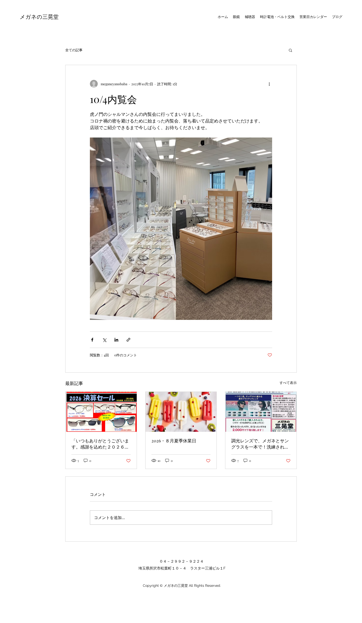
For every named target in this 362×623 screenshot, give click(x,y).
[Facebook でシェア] (92, 339)
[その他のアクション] (269, 84)
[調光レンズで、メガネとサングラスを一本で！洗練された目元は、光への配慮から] (260, 412)
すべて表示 (288, 382)
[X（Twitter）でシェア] (104, 339)
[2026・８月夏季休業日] (181, 412)
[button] (290, 50)
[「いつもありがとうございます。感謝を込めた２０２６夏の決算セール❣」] (101, 412)
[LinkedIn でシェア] (116, 339)
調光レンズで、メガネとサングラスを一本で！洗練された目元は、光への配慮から (260, 444)
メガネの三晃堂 (39, 16)
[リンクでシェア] (128, 339)
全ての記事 (73, 50)
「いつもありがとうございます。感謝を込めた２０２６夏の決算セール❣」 (100, 444)
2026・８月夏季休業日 (173, 441)
